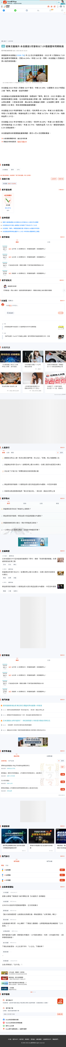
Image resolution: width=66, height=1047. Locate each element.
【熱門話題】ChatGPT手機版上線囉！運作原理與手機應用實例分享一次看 (27, 336)
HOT (10, 249)
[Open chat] (62, 10)
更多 (61, 452)
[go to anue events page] (58, 7)
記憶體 (8, 870)
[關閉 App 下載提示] (2, 2)
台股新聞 (10, 41)
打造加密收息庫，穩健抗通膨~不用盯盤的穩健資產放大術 (26, 265)
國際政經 (11, 555)
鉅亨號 (21, 1039)
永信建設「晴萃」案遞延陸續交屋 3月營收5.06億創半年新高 (21, 228)
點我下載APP (22, 141)
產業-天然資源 (11, 776)
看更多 (62, 237)
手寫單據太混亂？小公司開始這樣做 (33, 365)
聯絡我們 (55, 1039)
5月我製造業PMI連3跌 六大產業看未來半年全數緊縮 (20, 327)
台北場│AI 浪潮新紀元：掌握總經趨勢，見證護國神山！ (27, 257)
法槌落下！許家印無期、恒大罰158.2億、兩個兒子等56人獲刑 (55, 387)
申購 (62, 774)
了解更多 (60, 189)
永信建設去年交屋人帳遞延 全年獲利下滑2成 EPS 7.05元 (20, 225)
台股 (4, 41)
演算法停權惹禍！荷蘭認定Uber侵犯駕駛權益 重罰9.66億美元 (55, 366)
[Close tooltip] (60, 14)
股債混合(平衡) (11, 768)
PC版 (9, 1039)
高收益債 (9, 791)
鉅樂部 (27, 1039)
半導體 (8, 880)
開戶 (62, 767)
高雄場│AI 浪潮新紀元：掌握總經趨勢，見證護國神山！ (27, 273)
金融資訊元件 (47, 1039)
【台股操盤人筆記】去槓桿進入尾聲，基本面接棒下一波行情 (10, 366)
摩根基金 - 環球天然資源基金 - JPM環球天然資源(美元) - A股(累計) (21, 773)
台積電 (8, 875)
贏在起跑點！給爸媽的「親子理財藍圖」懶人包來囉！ (17, 175)
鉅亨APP (15, 1039)
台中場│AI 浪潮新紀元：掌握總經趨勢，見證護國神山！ (27, 249)
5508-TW (20, 55)
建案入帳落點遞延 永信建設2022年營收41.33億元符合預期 (20, 222)
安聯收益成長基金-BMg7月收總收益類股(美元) (15, 765)
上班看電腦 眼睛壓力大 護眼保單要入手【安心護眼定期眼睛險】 (33, 387)
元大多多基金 (5, 780)
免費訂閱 (59, 1014)
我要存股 (61, 179)
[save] (50, 10)
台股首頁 (53, 179)
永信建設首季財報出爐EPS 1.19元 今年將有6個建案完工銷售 (21, 231)
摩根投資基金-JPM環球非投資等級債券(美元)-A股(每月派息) (19, 788)
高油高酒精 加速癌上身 (9, 386)
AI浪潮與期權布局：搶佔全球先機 (15, 138)
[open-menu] (2, 6)
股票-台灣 (9, 783)
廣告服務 (39, 1039)
